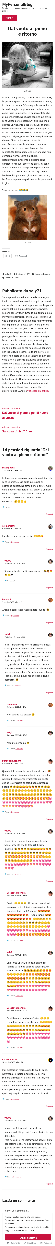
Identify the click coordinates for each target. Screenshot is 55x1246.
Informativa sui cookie (24, 1230)
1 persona (15, 542)
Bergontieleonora (11, 760)
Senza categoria (42, 274)
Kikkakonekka (9, 1059)
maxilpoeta (8, 467)
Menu (11, 17)
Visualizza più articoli (38, 390)
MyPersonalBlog (17, 4)
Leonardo (7, 599)
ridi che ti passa (12, 277)
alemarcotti (8, 525)
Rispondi (49, 514)
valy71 (8, 274)
